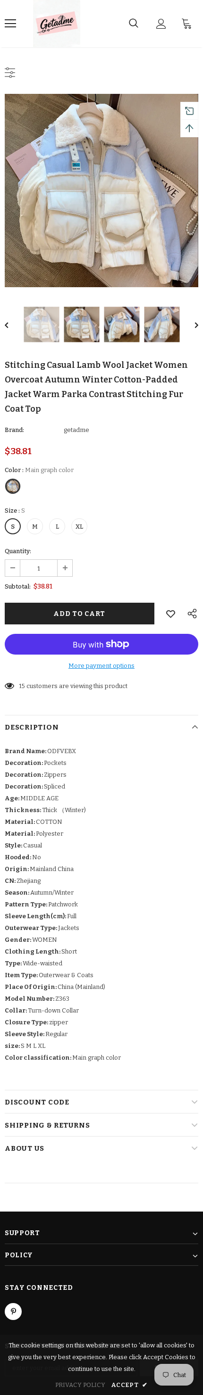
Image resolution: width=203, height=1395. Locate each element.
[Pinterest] (13, 1311)
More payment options (101, 665)
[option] (101, 190)
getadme (76, 429)
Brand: (14, 429)
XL (79, 526)
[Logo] (56, 23)
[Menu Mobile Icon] (10, 23)
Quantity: (18, 551)
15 (22, 685)
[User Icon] (161, 24)
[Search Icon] (133, 23)
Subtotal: (18, 586)
